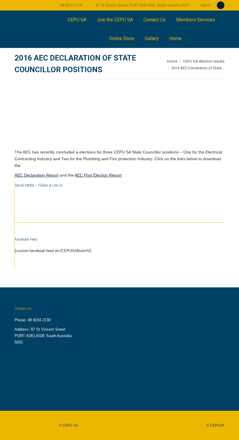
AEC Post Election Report (98, 175)
